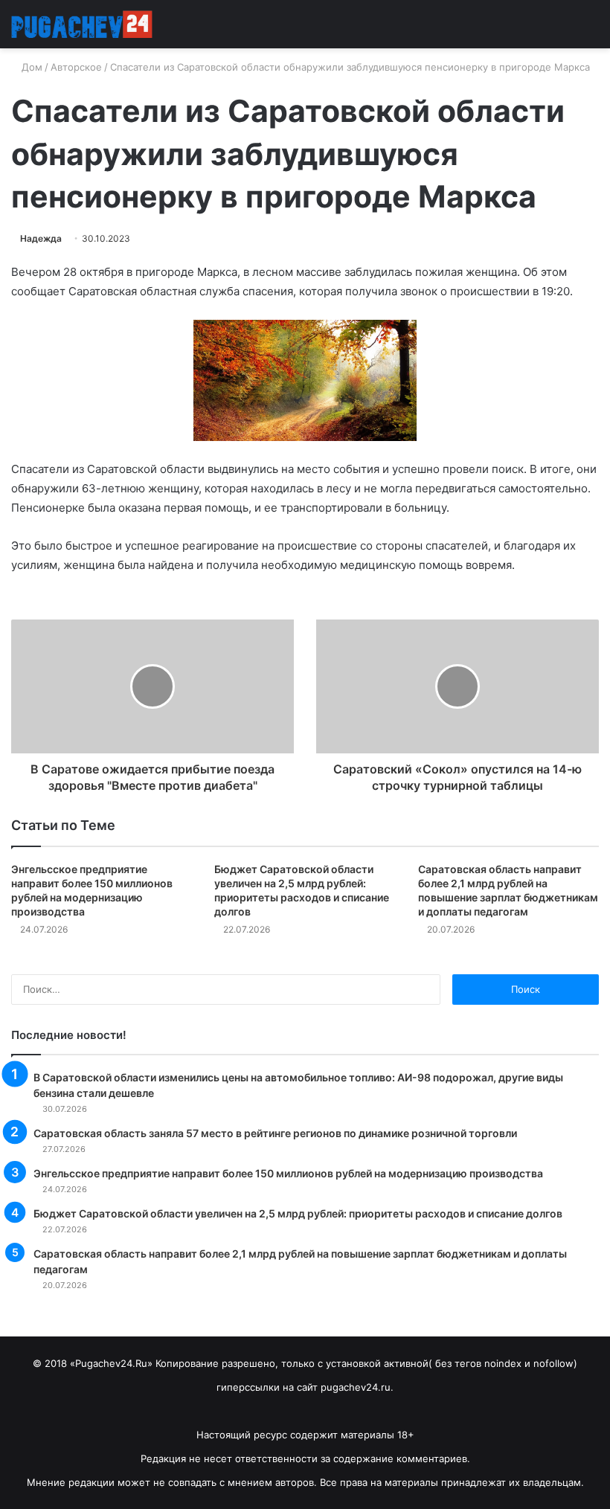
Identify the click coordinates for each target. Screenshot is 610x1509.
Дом (30, 67)
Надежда (41, 238)
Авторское (76, 67)
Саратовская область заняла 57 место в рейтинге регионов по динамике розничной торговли (275, 1133)
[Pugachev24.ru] (81, 24)
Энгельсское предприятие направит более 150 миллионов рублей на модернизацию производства (288, 1173)
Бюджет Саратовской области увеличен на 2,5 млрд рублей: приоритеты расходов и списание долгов (297, 1213)
